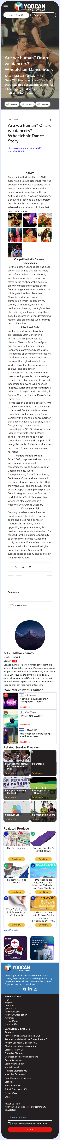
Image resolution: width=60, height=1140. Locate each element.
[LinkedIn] (30, 1001)
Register (9, 1014)
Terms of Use (12, 1036)
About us (9, 1017)
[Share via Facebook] (9, 567)
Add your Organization (16, 1027)
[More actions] (50, 119)
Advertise (10, 1030)
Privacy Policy (12, 1033)
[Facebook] (25, 1001)
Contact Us (10, 1021)
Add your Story (12, 1024)
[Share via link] (29, 567)
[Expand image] (15, 220)
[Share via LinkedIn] (22, 567)
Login (7, 1011)
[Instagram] (35, 1001)
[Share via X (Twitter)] (16, 567)
